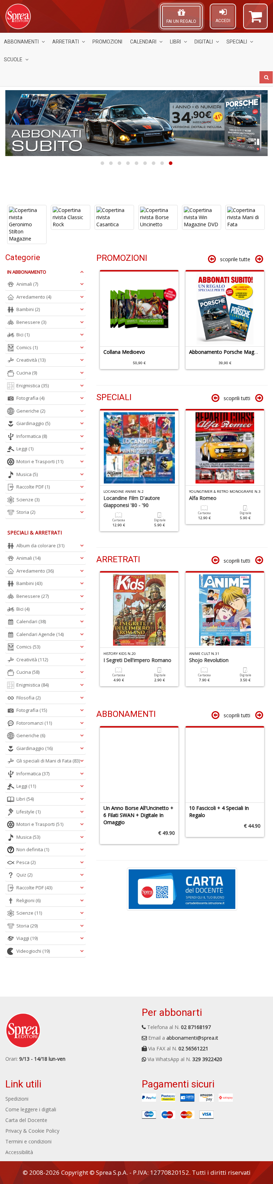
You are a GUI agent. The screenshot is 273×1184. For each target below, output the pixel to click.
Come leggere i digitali (30, 1109)
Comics (27, 347)
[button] (255, 19)
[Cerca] (266, 77)
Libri (175, 42)
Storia (25, 512)
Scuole (13, 59)
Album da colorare (40, 545)
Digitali (203, 42)
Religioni (28, 900)
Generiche (30, 411)
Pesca (26, 862)
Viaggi (27, 938)
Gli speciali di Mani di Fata (48, 761)
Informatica (31, 436)
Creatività (31, 360)
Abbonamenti (21, 42)
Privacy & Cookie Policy (32, 1130)
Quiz (24, 875)
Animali (27, 284)
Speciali (236, 42)
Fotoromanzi (34, 723)
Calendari (143, 42)
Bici (23, 334)
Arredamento (33, 297)
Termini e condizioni (28, 1141)
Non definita (32, 849)
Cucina (26, 372)
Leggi (24, 448)
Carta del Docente (26, 1120)
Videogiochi (33, 951)
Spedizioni (16, 1098)
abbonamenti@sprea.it (192, 1037)
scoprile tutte (235, 259)
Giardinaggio (33, 423)
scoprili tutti (237, 398)
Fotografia (30, 398)
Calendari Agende (40, 634)
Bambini (28, 309)
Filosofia (28, 697)
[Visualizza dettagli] (27, 217)
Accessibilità (19, 1152)
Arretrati (65, 42)
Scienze (27, 499)
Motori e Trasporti (39, 461)
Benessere (31, 322)
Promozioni (107, 42)
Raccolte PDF (33, 487)
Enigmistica (32, 385)
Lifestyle (28, 811)
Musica (27, 474)
